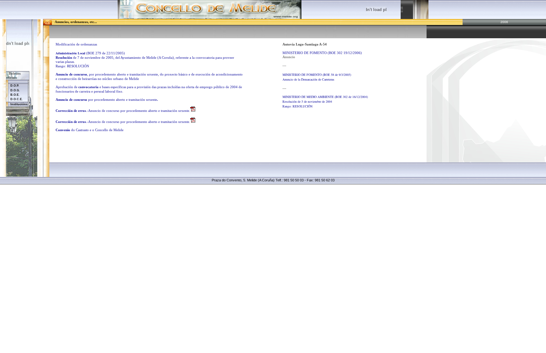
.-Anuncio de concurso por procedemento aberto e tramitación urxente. (123, 111)
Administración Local (70, 53)
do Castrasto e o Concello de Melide (90, 130)
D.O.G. (15, 90)
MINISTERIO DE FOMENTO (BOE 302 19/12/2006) (322, 53)
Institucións (18, 104)
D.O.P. (14, 85)
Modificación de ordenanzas (76, 44)
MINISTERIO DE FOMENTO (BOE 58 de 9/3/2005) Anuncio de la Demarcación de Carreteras (316, 77)
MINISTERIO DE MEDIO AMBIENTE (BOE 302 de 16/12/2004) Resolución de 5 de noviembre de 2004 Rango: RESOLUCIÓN (325, 101)
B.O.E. (15, 94)
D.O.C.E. (16, 99)
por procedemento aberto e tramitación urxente (107, 99)
